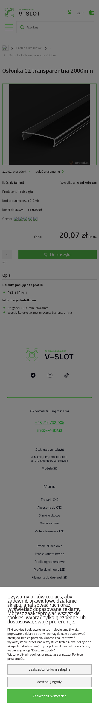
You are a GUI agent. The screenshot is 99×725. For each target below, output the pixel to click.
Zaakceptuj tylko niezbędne (49, 669)
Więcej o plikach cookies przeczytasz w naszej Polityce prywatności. (45, 656)
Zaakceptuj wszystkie (49, 696)
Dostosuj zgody (49, 682)
